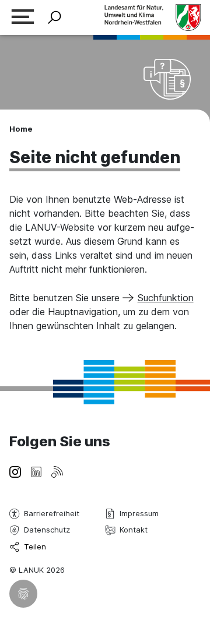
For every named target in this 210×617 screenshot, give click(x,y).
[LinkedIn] (36, 471)
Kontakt (134, 529)
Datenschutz (47, 529)
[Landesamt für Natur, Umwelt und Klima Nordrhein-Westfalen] (152, 17)
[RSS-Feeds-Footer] (57, 471)
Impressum (139, 513)
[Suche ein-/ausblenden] (54, 18)
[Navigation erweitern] (22, 17)
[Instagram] (15, 471)
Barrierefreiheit (51, 513)
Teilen (35, 546)
